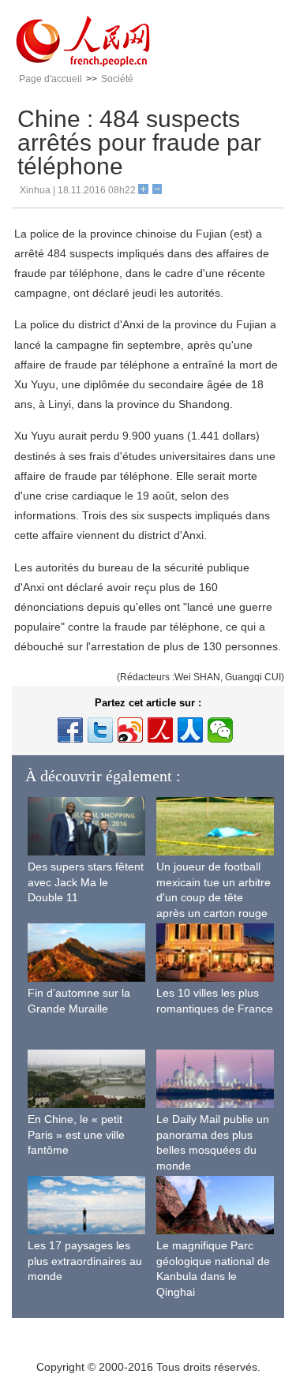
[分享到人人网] (190, 730)
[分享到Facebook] (70, 730)
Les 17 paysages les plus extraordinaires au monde (85, 1260)
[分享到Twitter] (100, 730)
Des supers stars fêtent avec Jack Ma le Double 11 (86, 882)
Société (117, 78)
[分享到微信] (220, 730)
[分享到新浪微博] (130, 730)
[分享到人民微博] (160, 730)
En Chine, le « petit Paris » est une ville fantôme (76, 1134)
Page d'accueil (50, 78)
